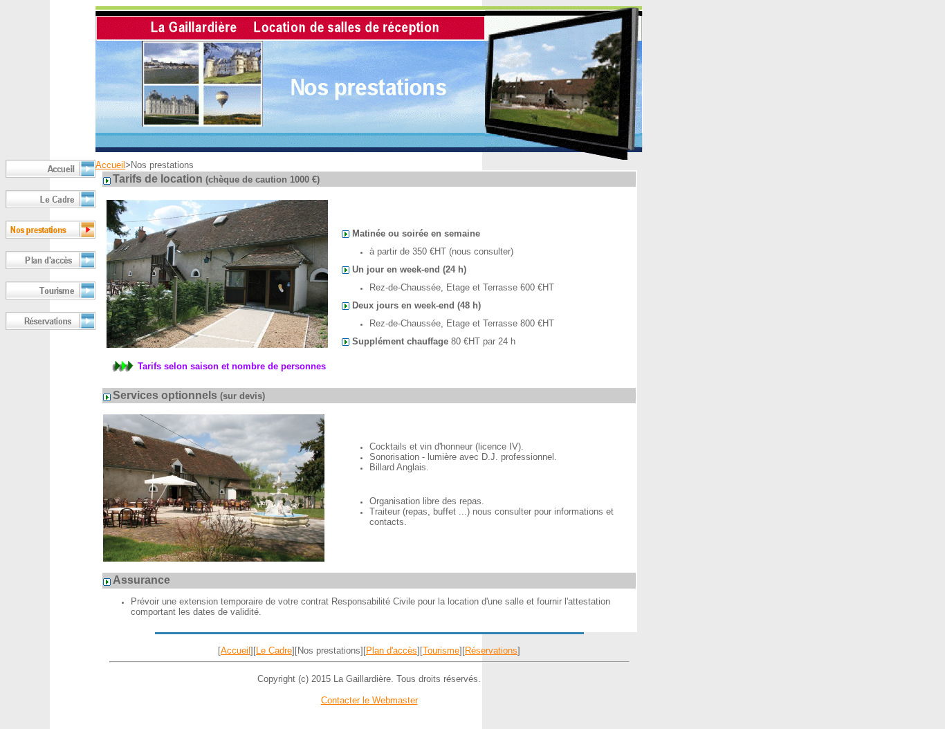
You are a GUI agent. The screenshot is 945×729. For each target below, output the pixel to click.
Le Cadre (274, 650)
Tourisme (441, 650)
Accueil (110, 165)
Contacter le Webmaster (369, 700)
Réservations (491, 650)
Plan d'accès (391, 650)
